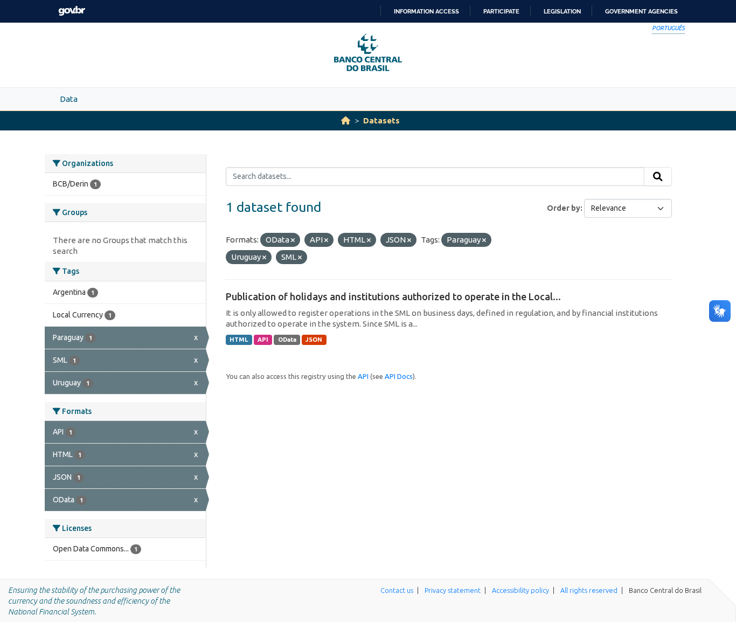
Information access (426, 11)
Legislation (562, 11)
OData (287, 339)
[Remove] (293, 240)
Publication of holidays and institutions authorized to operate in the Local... (393, 296)
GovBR (71, 11)
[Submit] (658, 176)
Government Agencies (641, 11)
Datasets (381, 120)
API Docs (399, 376)
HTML (239, 339)
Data (69, 98)
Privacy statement (453, 590)
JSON (313, 339)
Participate (501, 11)
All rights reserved (588, 590)
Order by (563, 208)
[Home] (345, 120)
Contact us (396, 590)
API (263, 339)
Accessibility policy (520, 590)
